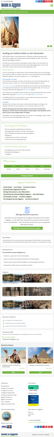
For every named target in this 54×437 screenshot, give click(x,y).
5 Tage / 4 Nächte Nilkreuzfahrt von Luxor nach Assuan (14, 309)
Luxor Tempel (17, 187)
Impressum (31, 414)
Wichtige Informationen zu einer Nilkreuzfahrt (16, 192)
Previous (48, 46)
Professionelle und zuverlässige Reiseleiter (15, 323)
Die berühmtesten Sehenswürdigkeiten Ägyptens (17, 194)
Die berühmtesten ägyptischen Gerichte (14, 189)
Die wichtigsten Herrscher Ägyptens (13, 199)
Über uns (30, 412)
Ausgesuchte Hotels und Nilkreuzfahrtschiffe (15, 326)
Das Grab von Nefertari (31, 199)
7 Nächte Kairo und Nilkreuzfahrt (9, 296)
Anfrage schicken (27, 176)
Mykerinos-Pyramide (37, 94)
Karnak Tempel (7, 187)
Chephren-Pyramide (21, 94)
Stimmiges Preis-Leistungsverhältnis (13, 320)
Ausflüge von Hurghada (7, 388)
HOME (20, 15)
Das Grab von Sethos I (29, 187)
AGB (29, 416)
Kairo (29, 76)
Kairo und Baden (5, 401)
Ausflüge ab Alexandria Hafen (9, 395)
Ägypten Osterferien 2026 (8, 404)
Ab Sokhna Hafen (33, 15)
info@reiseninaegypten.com (10, 339)
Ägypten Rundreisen (6, 397)
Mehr (13, 372)
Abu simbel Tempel (38, 194)
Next (51, 46)
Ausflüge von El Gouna (7, 390)
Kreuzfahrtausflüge (25, 15)
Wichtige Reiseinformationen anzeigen (27, 228)
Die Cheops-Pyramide (8, 86)
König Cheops (27, 89)
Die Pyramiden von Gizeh (10, 196)
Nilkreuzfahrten (5, 386)
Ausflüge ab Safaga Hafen (8, 393)
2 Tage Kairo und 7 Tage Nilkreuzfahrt (10, 283)
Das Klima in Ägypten (26, 196)
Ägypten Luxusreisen (6, 399)
